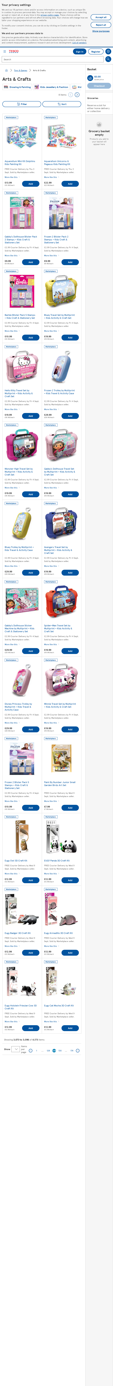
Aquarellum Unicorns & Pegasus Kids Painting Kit (57, 162)
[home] (6, 70)
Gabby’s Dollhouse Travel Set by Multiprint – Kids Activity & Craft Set (59, 471)
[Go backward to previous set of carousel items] (70, 94)
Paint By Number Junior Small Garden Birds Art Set (59, 783)
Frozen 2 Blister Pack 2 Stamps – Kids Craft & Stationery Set (56, 239)
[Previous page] (30, 1050)
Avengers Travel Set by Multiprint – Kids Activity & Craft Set (58, 550)
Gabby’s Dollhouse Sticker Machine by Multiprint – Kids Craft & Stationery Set (19, 628)
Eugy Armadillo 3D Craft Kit (58, 933)
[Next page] (77, 1050)
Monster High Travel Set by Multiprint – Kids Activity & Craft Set (19, 471)
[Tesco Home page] (14, 51)
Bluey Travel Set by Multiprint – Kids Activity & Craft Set (59, 316)
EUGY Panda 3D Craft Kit (57, 860)
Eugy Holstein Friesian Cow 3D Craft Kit (21, 1007)
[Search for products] (108, 59)
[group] (17, 87)
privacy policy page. (50, 14)
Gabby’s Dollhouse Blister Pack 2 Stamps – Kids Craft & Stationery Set (21, 239)
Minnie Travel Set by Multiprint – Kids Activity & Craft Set (60, 705)
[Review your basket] (90, 78)
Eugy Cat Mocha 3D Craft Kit (59, 1005)
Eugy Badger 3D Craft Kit (18, 933)
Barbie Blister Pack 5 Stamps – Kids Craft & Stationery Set (20, 316)
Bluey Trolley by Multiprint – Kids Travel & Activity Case (19, 548)
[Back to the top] (58, 1062)
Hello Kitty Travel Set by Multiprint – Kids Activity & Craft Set (19, 393)
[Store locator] (108, 51)
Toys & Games (20, 70)
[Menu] (5, 51)
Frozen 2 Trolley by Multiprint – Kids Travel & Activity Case (59, 392)
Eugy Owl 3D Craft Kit (16, 860)
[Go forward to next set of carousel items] (77, 94)
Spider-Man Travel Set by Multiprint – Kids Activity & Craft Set (58, 628)
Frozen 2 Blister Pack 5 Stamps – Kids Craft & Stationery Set (17, 785)
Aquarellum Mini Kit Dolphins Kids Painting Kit (20, 162)
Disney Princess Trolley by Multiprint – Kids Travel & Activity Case (18, 706)
